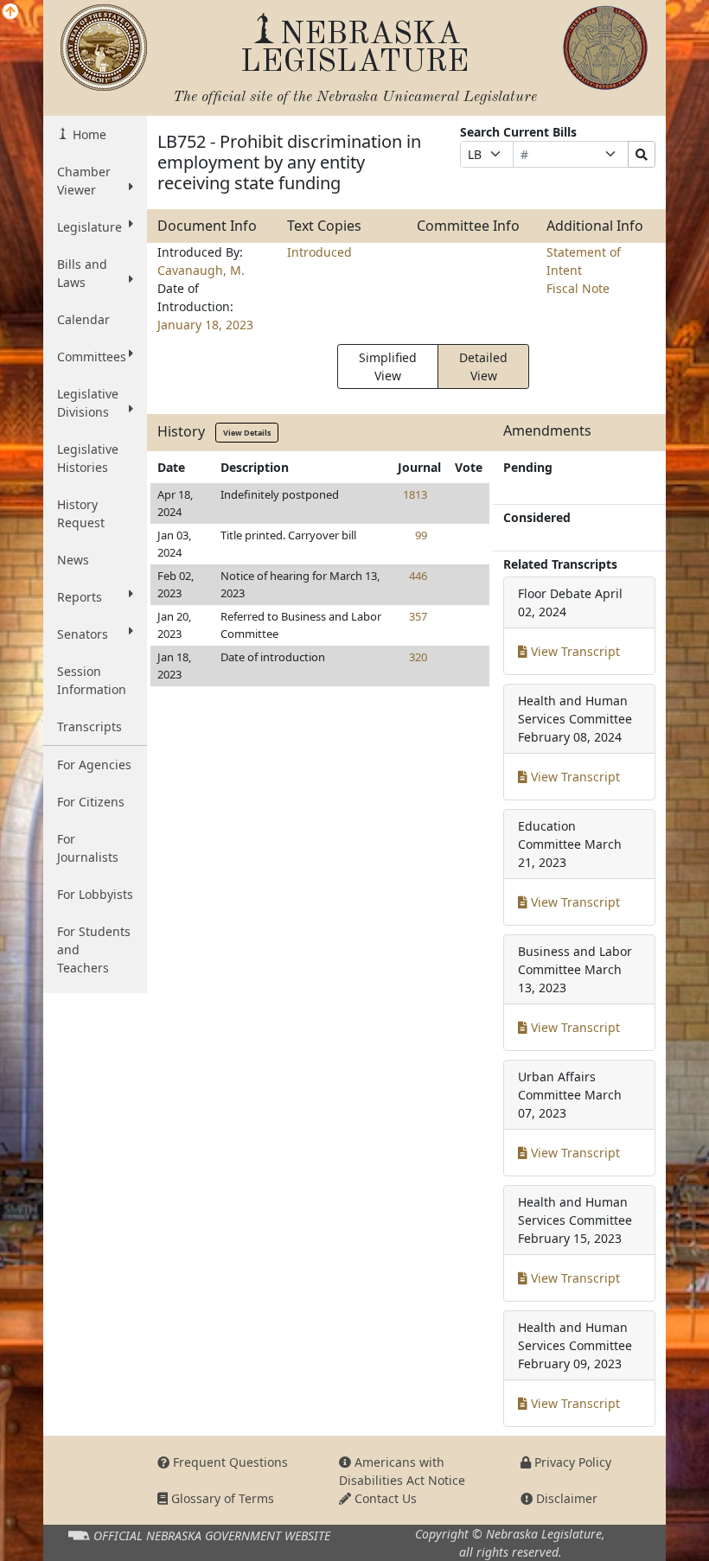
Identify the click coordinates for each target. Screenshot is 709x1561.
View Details (247, 432)
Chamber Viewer (84, 180)
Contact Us (384, 1498)
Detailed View (483, 366)
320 (418, 657)
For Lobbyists (95, 894)
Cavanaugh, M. (201, 270)
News (73, 559)
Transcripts (89, 726)
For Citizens (91, 801)
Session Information (91, 680)
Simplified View (388, 366)
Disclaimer (565, 1498)
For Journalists (87, 848)
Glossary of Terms (221, 1498)
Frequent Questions (228, 1462)
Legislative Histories (87, 458)
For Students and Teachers (94, 949)
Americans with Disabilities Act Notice (402, 1471)
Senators (82, 634)
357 (418, 616)
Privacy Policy (571, 1462)
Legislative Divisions (87, 402)
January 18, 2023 (205, 324)
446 (418, 575)
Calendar (83, 319)
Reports (79, 597)
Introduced (319, 252)
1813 (415, 494)
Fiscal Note (578, 288)
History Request (81, 513)
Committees (91, 356)
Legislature (89, 227)
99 (421, 535)
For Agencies (94, 764)
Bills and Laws (82, 273)
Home (87, 134)
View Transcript (573, 651)
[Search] (641, 154)
